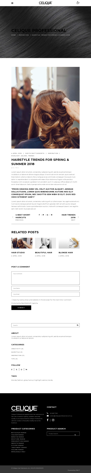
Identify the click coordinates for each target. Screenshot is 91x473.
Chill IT (78, 470)
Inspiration (24, 35)
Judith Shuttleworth (35, 153)
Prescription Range (20, 441)
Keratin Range (17, 437)
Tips (13, 358)
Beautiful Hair (43, 253)
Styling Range (17, 445)
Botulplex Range (18, 432)
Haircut (31, 380)
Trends (31, 155)
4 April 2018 (16, 153)
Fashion (20, 380)
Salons (24, 155)
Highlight (15, 155)
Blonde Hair (66, 253)
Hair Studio (18, 253)
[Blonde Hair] (69, 243)
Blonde (14, 380)
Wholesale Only (18, 451)
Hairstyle (15, 352)
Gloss (26, 380)
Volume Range (17, 449)
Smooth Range (17, 443)
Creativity (16, 348)
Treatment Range (19, 447)
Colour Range (17, 434)
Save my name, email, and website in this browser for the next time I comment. (42, 300)
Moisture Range (18, 439)
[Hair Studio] (21, 243)
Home (13, 35)
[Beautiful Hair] (45, 243)
